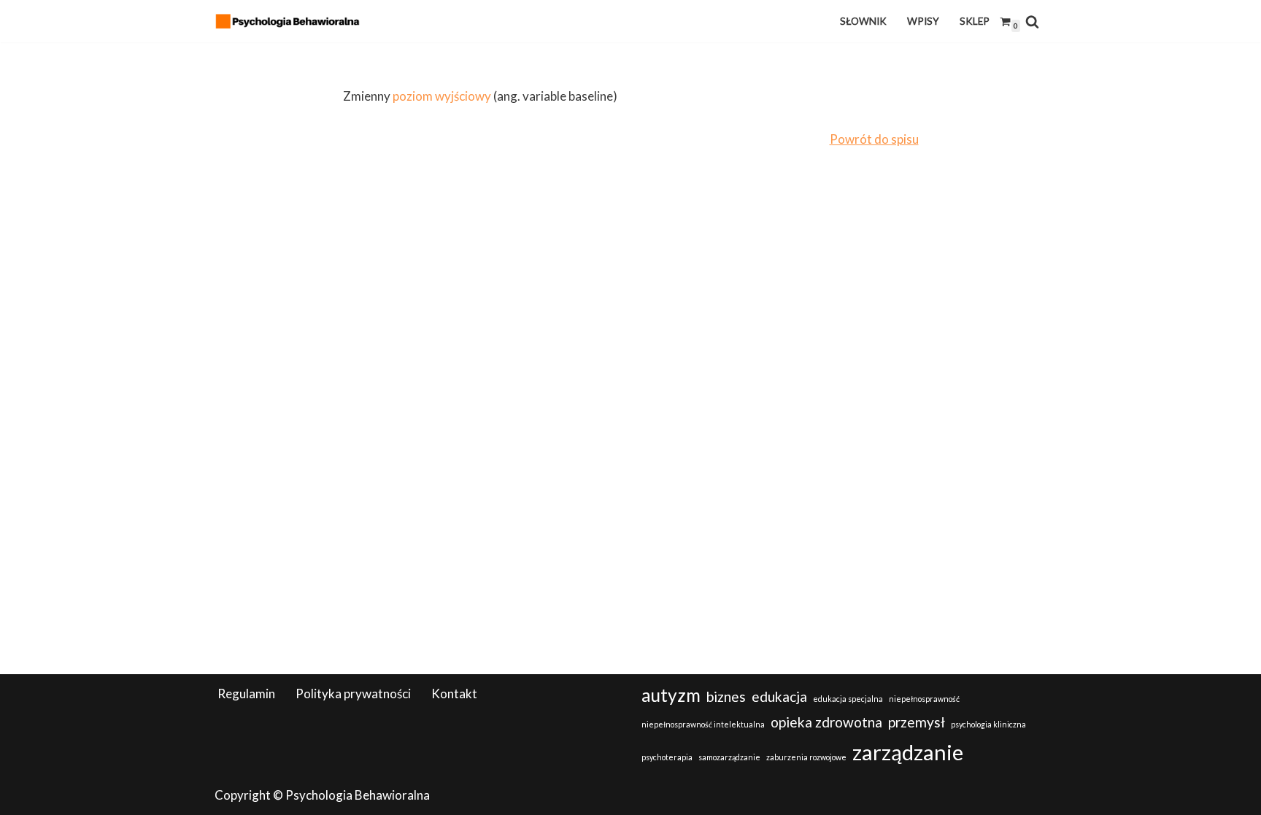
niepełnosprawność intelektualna (703, 724)
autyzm (671, 695)
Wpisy (923, 21)
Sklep (975, 21)
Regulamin (246, 693)
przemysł (916, 722)
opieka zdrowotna (826, 722)
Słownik (863, 21)
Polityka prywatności (353, 693)
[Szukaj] (1032, 21)
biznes (726, 696)
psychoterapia (667, 757)
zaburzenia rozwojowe (806, 757)
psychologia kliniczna (988, 724)
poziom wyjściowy (442, 96)
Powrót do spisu (874, 139)
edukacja (779, 696)
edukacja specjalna (848, 698)
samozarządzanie (729, 757)
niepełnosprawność (924, 698)
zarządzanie (907, 752)
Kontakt (454, 693)
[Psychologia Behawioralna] (291, 21)
